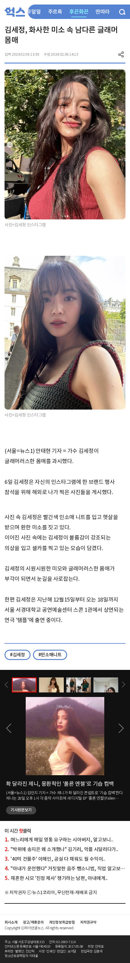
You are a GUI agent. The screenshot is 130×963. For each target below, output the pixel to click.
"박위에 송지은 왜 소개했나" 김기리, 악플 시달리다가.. (61, 849)
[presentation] (6, 685)
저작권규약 (88, 922)
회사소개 (11, 922)
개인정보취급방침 (62, 922)
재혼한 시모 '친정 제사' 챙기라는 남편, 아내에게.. (56, 878)
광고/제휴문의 (33, 922)
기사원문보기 (21, 810)
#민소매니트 (50, 655)
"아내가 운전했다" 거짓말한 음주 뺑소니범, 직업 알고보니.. (66, 868)
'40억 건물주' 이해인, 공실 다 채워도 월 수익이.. (55, 859)
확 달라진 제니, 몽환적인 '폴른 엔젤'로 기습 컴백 (60, 783)
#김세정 (17, 655)
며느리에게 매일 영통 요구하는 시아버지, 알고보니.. (59, 840)
